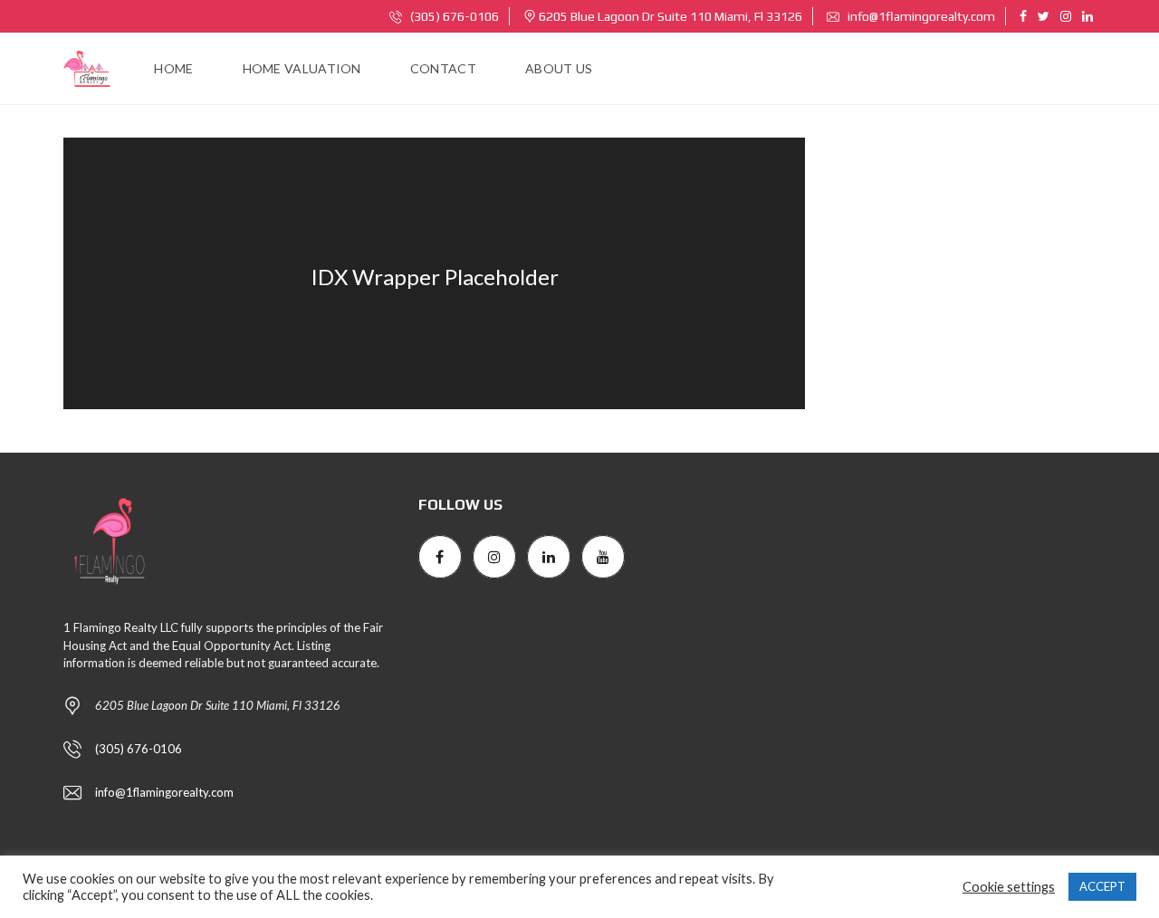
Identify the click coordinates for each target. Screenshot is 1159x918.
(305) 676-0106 (453, 16)
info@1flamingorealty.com (920, 16)
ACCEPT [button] (1102, 886)
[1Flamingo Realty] (86, 69)
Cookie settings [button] (1009, 886)
